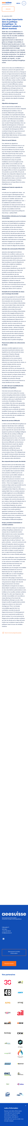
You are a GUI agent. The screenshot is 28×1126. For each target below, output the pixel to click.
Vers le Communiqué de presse (13, 633)
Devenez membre (9, 963)
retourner (8, 9)
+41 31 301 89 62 (6, 931)
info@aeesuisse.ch (7, 933)
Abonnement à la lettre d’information (14, 952)
